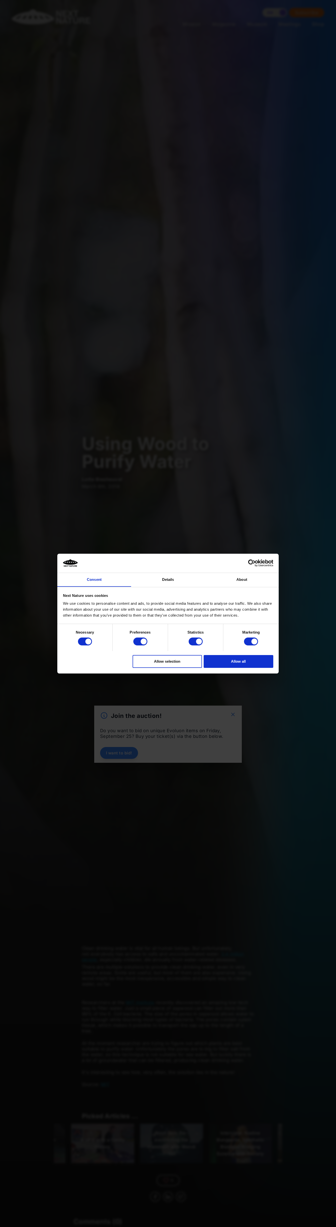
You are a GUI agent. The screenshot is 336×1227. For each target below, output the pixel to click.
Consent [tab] (94, 579)
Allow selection (167, 661)
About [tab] (241, 579)
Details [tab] (168, 579)
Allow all (238, 661)
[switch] (140, 641)
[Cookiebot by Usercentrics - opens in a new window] (251, 563)
